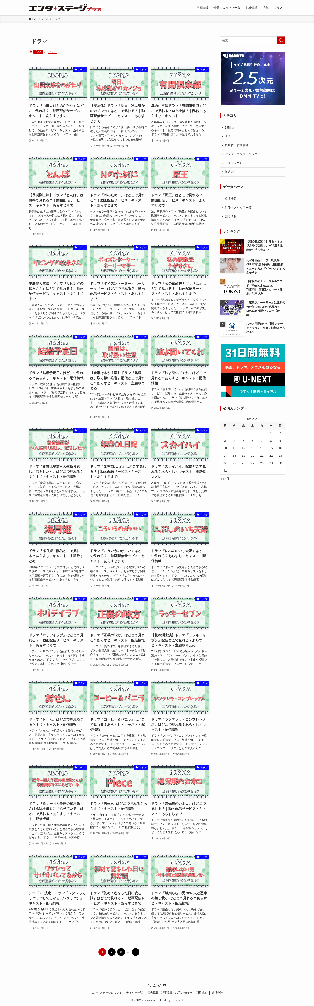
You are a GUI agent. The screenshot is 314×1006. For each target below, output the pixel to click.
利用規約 (201, 992)
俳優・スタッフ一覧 (238, 207)
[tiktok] (159, 985)
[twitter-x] (149, 985)
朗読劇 (229, 172)
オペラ (229, 136)
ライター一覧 (134, 992)
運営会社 (217, 992)
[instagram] (154, 985)
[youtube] (165, 985)
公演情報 (231, 198)
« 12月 (224, 478)
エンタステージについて (106, 992)
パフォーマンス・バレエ (241, 154)
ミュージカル (234, 163)
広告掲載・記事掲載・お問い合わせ (169, 992)
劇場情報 (231, 216)
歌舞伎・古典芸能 (237, 145)
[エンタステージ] (65, 7)
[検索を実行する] (281, 40)
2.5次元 (230, 127)
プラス (37, 51)
